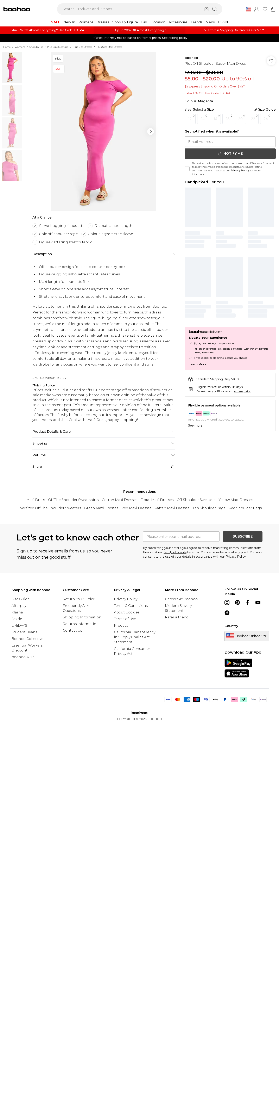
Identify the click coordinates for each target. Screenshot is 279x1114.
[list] (103, 131)
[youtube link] (257, 602)
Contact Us (72, 630)
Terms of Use (125, 619)
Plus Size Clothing (58, 46)
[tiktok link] (226, 612)
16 (215, 119)
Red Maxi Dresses (136, 508)
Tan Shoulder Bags (209, 508)
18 (228, 119)
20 (240, 119)
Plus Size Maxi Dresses (109, 46)
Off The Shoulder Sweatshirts (73, 500)
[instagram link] (226, 602)
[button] (248, 9)
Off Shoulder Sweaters (196, 500)
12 (190, 119)
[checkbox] (187, 168)
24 (266, 119)
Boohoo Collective (27, 639)
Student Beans (24, 632)
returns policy (242, 391)
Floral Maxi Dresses (157, 500)
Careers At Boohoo (181, 599)
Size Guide (21, 599)
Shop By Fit (36, 46)
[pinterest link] (237, 602)
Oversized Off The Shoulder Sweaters (49, 508)
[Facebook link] (247, 602)
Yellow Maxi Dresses (236, 500)
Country (231, 626)
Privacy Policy (239, 170)
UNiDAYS (19, 626)
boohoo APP (23, 657)
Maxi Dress (35, 500)
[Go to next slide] (150, 131)
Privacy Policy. (236, 556)
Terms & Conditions (131, 606)
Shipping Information (82, 617)
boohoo (191, 58)
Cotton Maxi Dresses (119, 500)
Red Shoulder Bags (245, 508)
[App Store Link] (238, 668)
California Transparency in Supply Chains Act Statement (134, 637)
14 (202, 119)
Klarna (17, 612)
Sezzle (17, 619)
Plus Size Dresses (82, 46)
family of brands (175, 552)
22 (253, 119)
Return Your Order (79, 599)
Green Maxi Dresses (101, 508)
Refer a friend (177, 617)
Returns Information (81, 624)
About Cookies (126, 612)
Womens (20, 46)
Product (121, 626)
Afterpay (19, 606)
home (7, 46)
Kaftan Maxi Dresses (172, 508)
